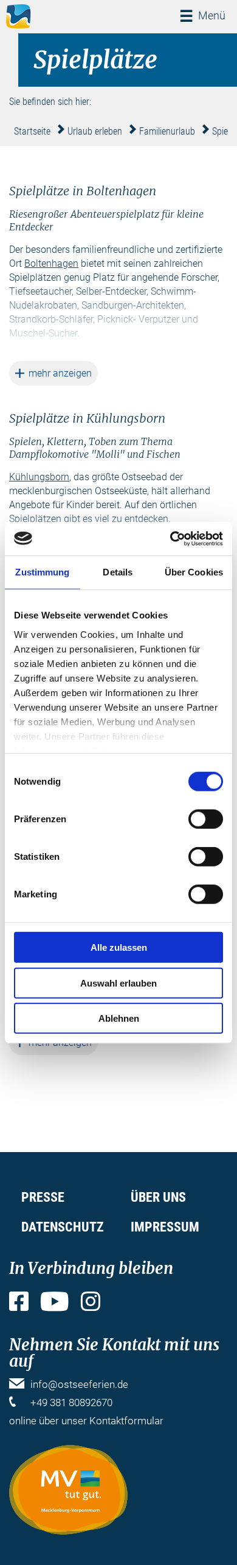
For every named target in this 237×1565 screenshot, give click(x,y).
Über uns (158, 1197)
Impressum (165, 1227)
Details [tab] (117, 572)
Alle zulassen (119, 947)
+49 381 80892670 (71, 1402)
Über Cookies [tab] (194, 572)
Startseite (32, 131)
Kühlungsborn (39, 477)
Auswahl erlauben (118, 982)
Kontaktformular (126, 1421)
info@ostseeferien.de (79, 1384)
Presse (42, 1197)
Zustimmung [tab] (42, 572)
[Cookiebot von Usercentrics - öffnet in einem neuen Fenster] (170, 538)
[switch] (205, 819)
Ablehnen (118, 1018)
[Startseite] (18, 16)
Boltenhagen (51, 263)
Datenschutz (62, 1227)
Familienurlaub (167, 131)
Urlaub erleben (94, 131)
